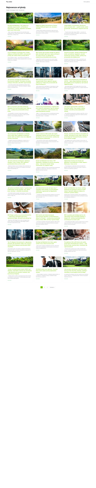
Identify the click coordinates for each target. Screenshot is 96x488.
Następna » (52, 287)
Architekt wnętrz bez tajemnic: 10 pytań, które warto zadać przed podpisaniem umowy (47, 271)
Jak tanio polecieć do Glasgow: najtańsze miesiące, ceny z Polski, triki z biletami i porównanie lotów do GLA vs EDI (19, 162)
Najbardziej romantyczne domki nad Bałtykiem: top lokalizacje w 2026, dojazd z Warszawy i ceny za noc (75, 162)
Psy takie (9, 2)
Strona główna (87, 1)
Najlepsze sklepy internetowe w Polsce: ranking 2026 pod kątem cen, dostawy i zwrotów (46, 27)
